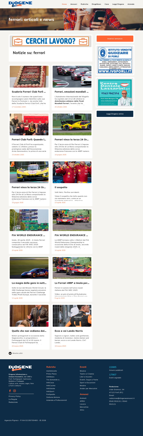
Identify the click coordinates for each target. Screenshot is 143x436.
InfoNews (50, 377)
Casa (107, 4)
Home (64, 4)
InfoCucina (50, 385)
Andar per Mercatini (88, 388)
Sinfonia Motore (53, 397)
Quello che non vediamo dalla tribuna (34, 330)
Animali (83, 398)
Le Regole (13, 399)
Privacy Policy (15, 396)
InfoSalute (50, 388)
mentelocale (51, 371)
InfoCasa (50, 383)
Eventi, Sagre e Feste (89, 380)
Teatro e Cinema (87, 374)
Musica (83, 371)
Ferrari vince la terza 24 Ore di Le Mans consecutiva (85, 139)
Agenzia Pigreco (12, 420)
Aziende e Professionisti (56, 400)
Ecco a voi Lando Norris (69, 330)
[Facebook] (11, 391)
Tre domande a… (53, 380)
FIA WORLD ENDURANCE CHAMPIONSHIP (37, 235)
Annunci (73, 4)
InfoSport (50, 391)
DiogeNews (96, 4)
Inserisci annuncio (114, 39)
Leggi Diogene (118, 4)
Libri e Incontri (86, 377)
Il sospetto (61, 187)
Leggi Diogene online (115, 114)
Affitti (82, 401)
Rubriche (84, 4)
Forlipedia (50, 394)
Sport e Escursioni (87, 383)
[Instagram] (15, 391)
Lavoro (83, 404)
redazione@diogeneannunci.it (122, 398)
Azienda (131, 4)
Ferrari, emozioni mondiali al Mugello (77, 91)
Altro (82, 410)
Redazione (13, 402)
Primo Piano (51, 374)
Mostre (83, 385)
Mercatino (84, 407)
